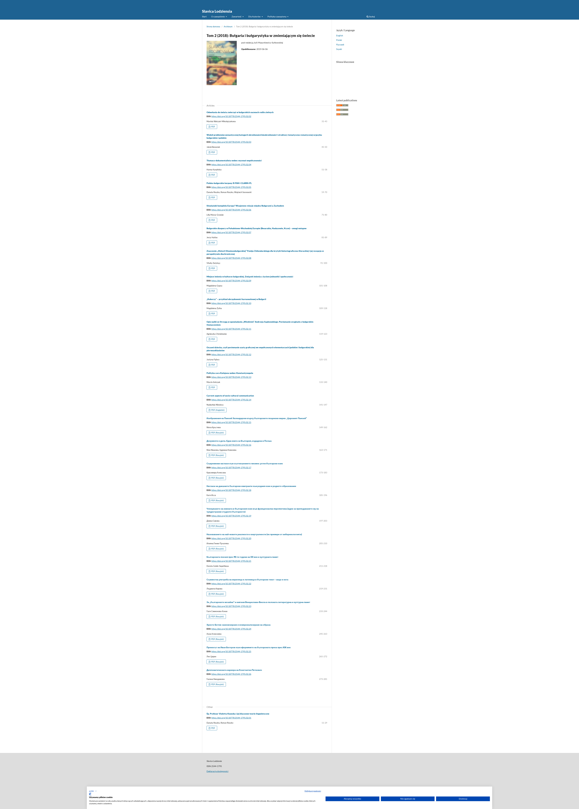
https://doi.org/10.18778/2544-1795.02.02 (231, 116)
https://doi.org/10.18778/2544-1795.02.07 (231, 232)
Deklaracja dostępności (217, 771)
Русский (340, 44)
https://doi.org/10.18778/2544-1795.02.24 (231, 629)
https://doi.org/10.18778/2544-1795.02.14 (231, 399)
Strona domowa (213, 26)
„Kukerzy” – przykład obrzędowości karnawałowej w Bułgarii (236, 299)
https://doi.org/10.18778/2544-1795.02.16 (231, 445)
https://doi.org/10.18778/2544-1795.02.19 (231, 515)
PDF (213, 126)
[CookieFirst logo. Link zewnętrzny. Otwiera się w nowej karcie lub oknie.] (90, 794)
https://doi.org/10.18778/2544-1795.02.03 (231, 142)
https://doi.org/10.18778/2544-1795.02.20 (231, 538)
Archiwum (228, 26)
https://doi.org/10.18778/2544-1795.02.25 (231, 651)
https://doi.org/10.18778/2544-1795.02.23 (231, 606)
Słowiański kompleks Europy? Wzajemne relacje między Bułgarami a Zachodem (245, 205)
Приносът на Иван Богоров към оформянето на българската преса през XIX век (249, 647)
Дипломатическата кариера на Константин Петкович (234, 670)
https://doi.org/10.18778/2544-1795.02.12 (231, 354)
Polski (339, 40)
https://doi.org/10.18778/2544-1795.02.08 (231, 258)
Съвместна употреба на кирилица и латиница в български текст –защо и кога (247, 579)
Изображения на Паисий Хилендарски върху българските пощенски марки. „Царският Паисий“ (257, 418)
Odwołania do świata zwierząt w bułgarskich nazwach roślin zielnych (240, 112)
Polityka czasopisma (277, 16)
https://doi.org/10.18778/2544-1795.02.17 (231, 467)
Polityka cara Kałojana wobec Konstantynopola (230, 373)
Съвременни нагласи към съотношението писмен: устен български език (245, 463)
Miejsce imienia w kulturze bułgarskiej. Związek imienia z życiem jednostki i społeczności (250, 276)
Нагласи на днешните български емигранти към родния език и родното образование (251, 486)
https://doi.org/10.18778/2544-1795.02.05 (231, 187)
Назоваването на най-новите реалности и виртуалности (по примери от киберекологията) (254, 534)
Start (204, 16)
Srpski (339, 49)
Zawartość (237, 16)
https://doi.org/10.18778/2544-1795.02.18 (231, 490)
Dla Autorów (254, 16)
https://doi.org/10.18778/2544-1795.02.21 (231, 561)
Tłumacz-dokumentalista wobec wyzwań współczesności (234, 160)
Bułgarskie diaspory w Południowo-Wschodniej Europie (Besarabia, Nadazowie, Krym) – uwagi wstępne (257, 228)
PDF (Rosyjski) (217, 432)
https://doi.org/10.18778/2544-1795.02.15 (231, 422)
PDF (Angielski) (218, 410)
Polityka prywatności (313, 791)
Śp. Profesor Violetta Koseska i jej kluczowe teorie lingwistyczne (238, 713)
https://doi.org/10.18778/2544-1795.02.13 (231, 377)
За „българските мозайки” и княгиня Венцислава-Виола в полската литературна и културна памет (258, 602)
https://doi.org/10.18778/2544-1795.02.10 (231, 303)
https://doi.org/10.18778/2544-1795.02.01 (231, 717)
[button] (93, 791)
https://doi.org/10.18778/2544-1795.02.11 (231, 329)
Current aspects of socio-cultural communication (230, 395)
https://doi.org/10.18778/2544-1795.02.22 (231, 583)
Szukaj (372, 16)
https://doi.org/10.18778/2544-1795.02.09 (231, 280)
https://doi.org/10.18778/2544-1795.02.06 (231, 209)
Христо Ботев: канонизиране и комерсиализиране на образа (239, 624)
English (339, 35)
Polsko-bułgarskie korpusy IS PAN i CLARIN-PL (229, 183)
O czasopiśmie (218, 16)
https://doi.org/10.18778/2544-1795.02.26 (231, 674)
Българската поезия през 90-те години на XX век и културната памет (242, 557)
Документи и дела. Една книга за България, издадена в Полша (239, 441)
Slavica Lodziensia (217, 11)
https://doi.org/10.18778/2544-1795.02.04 (231, 164)
